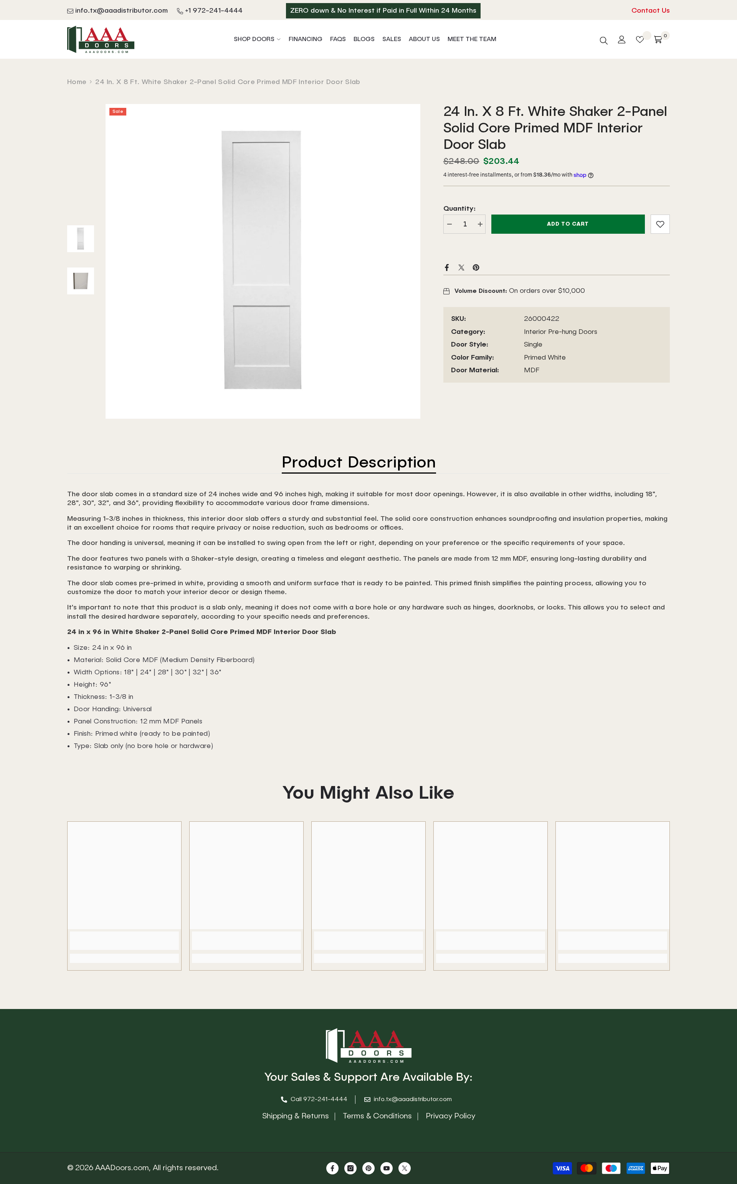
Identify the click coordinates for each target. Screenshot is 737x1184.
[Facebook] (446, 267)
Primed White (545, 357)
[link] (660, 224)
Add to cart (568, 224)
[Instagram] (350, 1168)
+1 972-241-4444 (214, 10)
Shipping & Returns (295, 1116)
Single (533, 345)
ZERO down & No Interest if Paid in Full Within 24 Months (383, 10)
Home (76, 82)
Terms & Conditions (377, 1116)
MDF (531, 370)
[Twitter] (461, 267)
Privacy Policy (450, 1116)
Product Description (359, 463)
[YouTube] (386, 1168)
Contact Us (650, 10)
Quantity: (459, 208)
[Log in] (622, 39)
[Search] (604, 39)
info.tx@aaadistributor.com (121, 10)
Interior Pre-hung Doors (560, 332)
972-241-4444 (325, 1099)
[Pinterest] (476, 267)
